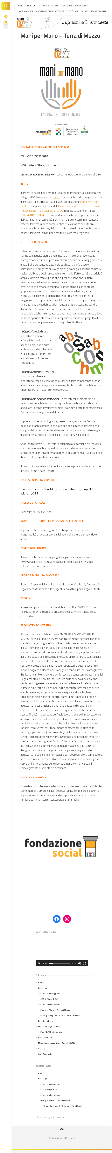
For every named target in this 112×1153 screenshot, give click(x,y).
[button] (62, 951)
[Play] (39, 963)
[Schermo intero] (84, 963)
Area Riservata (98, 11)
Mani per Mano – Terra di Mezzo (55, 1010)
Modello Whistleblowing (51, 1031)
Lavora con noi (25, 11)
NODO (59, 210)
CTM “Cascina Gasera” (50, 1004)
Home (20, 5)
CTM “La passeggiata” (50, 1084)
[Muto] (79, 963)
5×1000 (84, 11)
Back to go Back (50, 5)
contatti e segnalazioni (73, 5)
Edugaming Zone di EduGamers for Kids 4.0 (62, 1015)
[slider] (59, 963)
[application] (62, 951)
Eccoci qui (31, 5)
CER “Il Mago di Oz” (49, 999)
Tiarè (56, 197)
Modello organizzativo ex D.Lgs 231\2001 (57, 11)
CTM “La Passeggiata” (50, 993)
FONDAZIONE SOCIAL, (33, 215)
